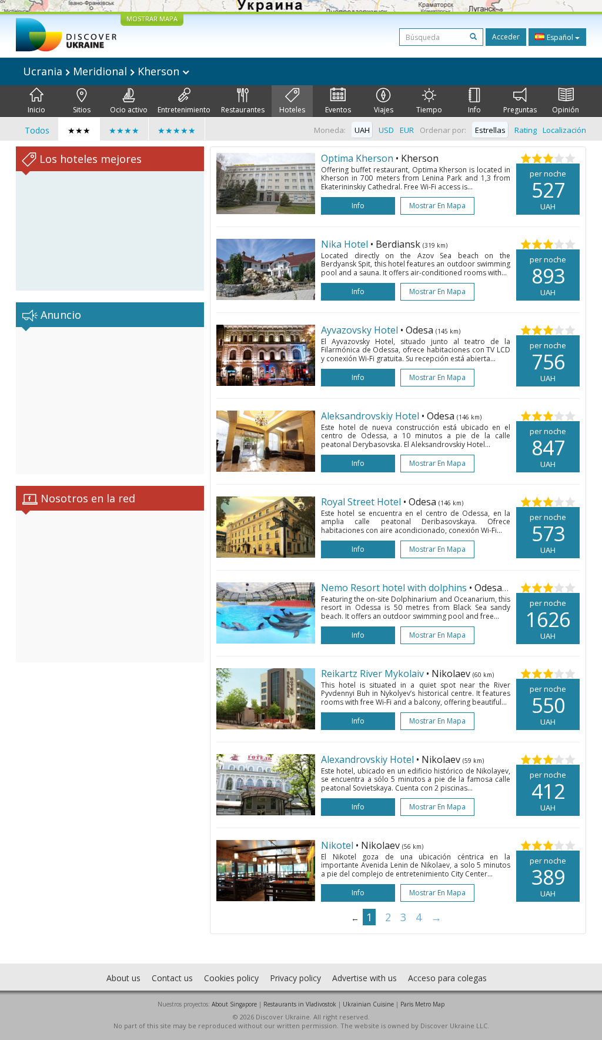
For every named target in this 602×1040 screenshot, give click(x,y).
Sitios (82, 110)
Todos (37, 130)
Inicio (36, 110)
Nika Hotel (345, 244)
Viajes (383, 110)
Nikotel (338, 845)
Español (560, 37)
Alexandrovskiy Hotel (368, 759)
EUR (407, 130)
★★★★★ (177, 130)
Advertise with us (364, 978)
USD (386, 130)
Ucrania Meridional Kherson (102, 71)
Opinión (565, 110)
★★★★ (124, 130)
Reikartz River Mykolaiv (373, 673)
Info (474, 110)
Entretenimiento (184, 110)
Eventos (338, 110)
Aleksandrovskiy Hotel (371, 415)
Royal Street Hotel (362, 501)
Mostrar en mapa (437, 206)
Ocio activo (129, 110)
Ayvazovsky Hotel (360, 330)
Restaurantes (243, 110)
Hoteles (292, 110)
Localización (564, 130)
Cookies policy (231, 978)
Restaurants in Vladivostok (299, 1004)
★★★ (79, 130)
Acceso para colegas (447, 978)
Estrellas (490, 130)
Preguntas (520, 110)
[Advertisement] (110, 400)
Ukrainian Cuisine (368, 1004)
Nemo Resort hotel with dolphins (395, 587)
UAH (362, 130)
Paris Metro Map (422, 1004)
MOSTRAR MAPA (152, 18)
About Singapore (234, 1004)
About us (123, 978)
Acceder (506, 37)
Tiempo (429, 110)
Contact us (172, 978)
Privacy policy (295, 978)
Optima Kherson (357, 158)
